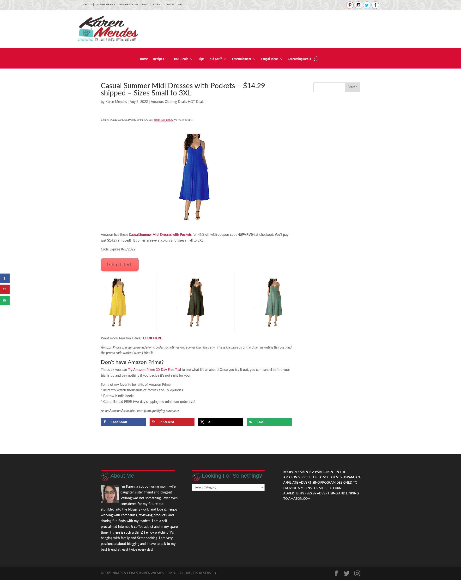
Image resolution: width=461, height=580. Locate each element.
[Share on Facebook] (5, 278)
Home (144, 59)
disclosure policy (163, 119)
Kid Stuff (216, 59)
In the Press (106, 4)
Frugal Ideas (269, 59)
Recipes (158, 59)
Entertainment (241, 59)
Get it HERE (120, 264)
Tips (201, 59)
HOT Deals (181, 59)
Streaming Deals (299, 59)
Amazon (157, 102)
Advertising (129, 4)
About (87, 4)
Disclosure (151, 4)
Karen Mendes (116, 102)
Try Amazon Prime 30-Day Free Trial (154, 370)
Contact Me (173, 4)
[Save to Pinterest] (5, 289)
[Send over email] (5, 300)
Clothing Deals (175, 102)
